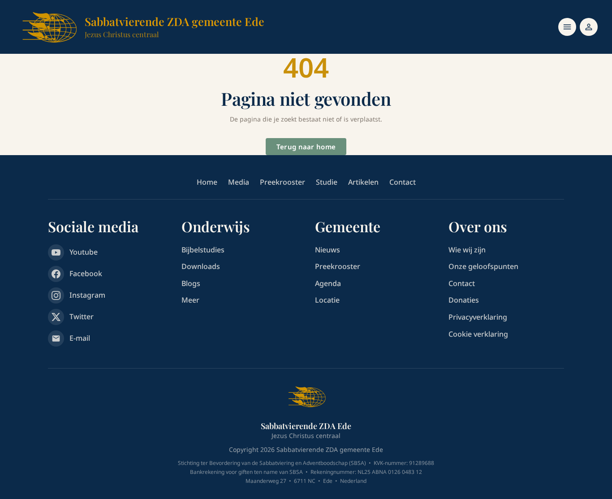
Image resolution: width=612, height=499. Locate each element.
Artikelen (363, 182)
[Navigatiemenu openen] (567, 27)
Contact (402, 182)
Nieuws (327, 250)
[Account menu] (589, 27)
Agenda (328, 283)
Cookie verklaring (478, 334)
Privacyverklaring (477, 317)
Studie (326, 182)
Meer (190, 300)
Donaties (463, 300)
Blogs (190, 283)
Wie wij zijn (467, 250)
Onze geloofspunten (483, 266)
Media (238, 182)
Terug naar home (306, 146)
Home (207, 182)
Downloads (200, 266)
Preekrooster (282, 182)
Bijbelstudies (202, 250)
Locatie (327, 300)
